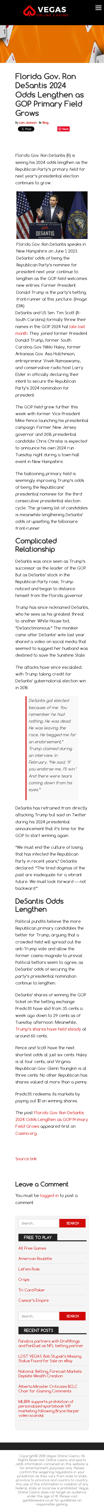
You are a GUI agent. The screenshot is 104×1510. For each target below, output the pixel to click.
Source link (26, 1158)
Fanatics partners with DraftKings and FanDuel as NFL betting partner (50, 1343)
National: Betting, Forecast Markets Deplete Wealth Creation (50, 1373)
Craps (24, 1279)
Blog (45, 122)
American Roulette (35, 1258)
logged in (49, 1195)
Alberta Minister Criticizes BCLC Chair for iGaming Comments (47, 1388)
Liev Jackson (28, 122)
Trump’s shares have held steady (48, 1029)
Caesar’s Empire (33, 1300)
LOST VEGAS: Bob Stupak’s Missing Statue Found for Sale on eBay (49, 1358)
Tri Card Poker (31, 1289)
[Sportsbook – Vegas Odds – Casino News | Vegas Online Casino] (51, 16)
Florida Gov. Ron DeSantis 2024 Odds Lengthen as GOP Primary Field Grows (51, 1119)
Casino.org (26, 1133)
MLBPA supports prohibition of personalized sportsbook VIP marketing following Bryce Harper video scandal (48, 1408)
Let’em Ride (29, 1269)
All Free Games (32, 1248)
